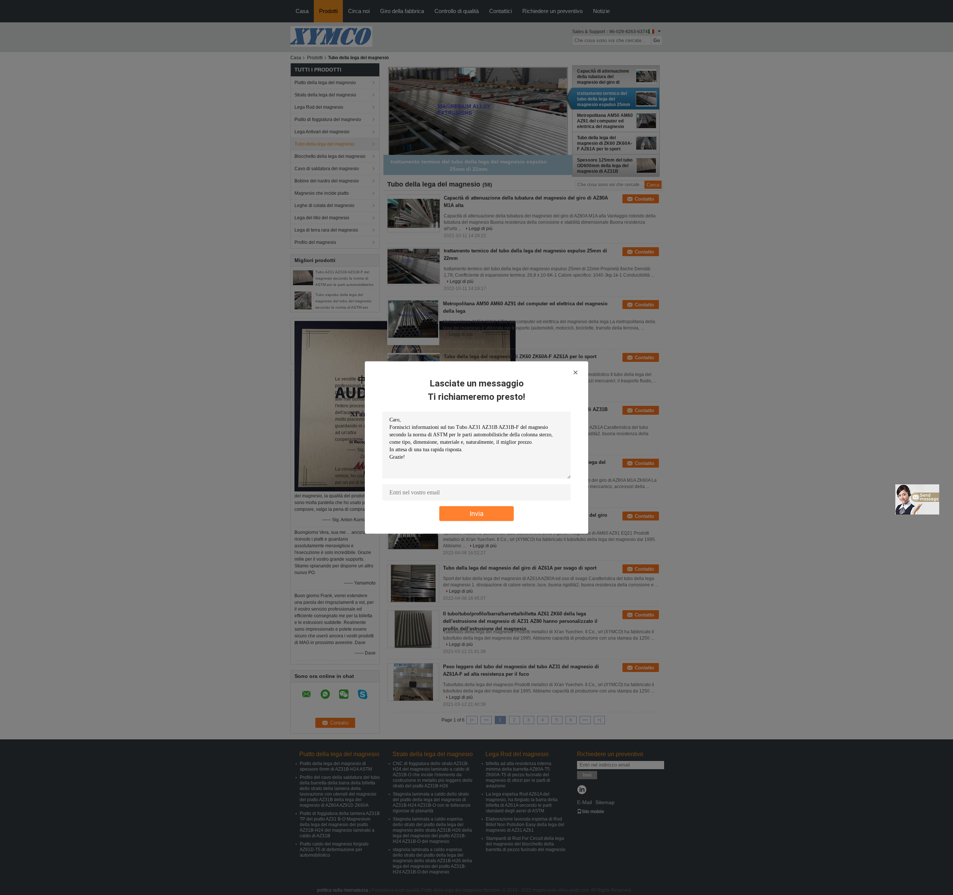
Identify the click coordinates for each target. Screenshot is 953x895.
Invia (476, 513)
